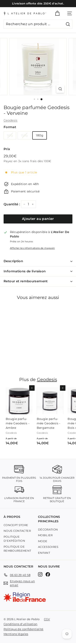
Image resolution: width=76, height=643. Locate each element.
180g (39, 135)
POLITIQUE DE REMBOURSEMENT (17, 549)
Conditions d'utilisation (20, 624)
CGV (47, 619)
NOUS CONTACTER (17, 530)
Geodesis (11, 120)
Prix (7, 149)
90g (10, 135)
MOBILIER (45, 535)
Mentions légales (16, 634)
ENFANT (44, 552)
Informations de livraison (25, 271)
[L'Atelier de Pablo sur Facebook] (48, 574)
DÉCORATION (48, 529)
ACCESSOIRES (48, 546)
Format (10, 127)
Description (13, 261)
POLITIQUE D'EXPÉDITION (14, 539)
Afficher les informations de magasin (32, 248)
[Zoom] (60, 89)
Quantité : (12, 204)
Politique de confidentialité (23, 629)
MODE (42, 541)
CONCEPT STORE (16, 525)
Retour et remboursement (26, 281)
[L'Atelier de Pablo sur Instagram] (40, 574)
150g (24, 135)
